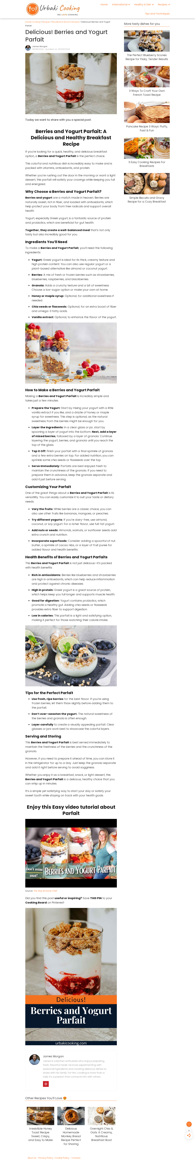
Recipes (162, 4)
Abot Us (32, 1157)
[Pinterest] (46, 1084)
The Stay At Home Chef (45, 890)
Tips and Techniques (157, 13)
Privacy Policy (45, 1157)
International (119, 4)
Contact (75, 1157)
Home (104, 4)
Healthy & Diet (142, 4)
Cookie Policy (62, 1157)
